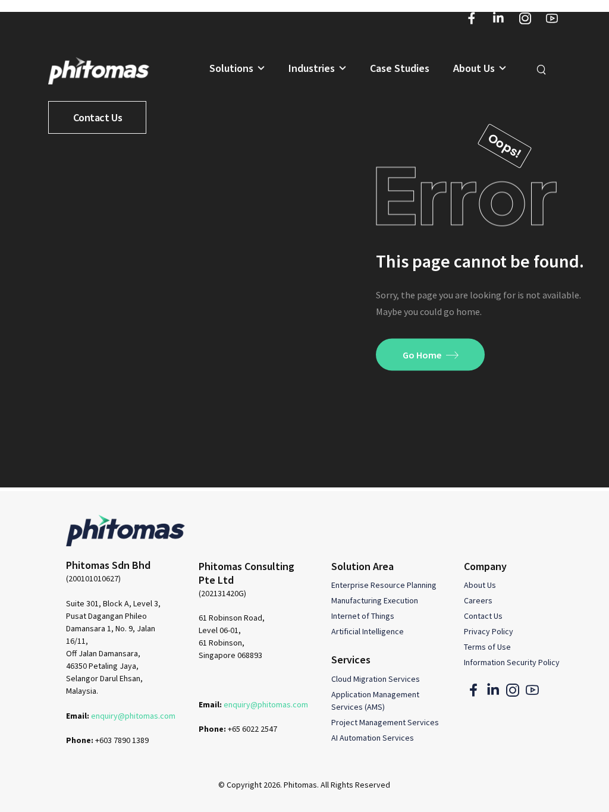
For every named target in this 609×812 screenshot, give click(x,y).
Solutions (231, 68)
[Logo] (98, 70)
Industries (311, 68)
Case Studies (399, 68)
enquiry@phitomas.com (133, 715)
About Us (474, 68)
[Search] (542, 69)
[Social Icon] (471, 18)
